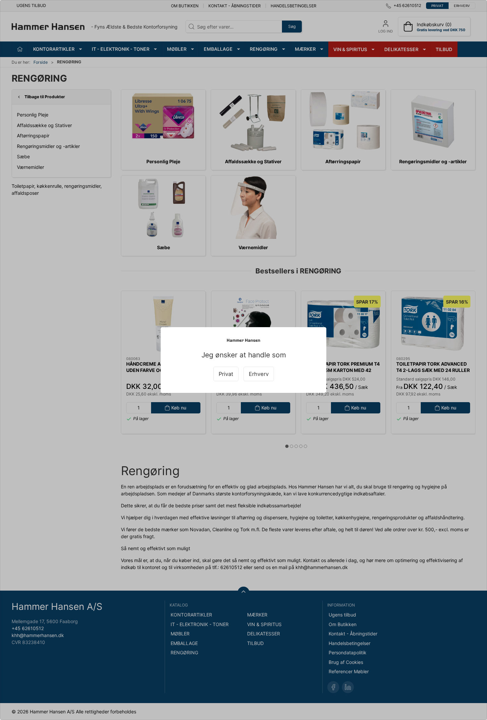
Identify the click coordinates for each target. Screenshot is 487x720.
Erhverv (259, 374)
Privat (226, 374)
